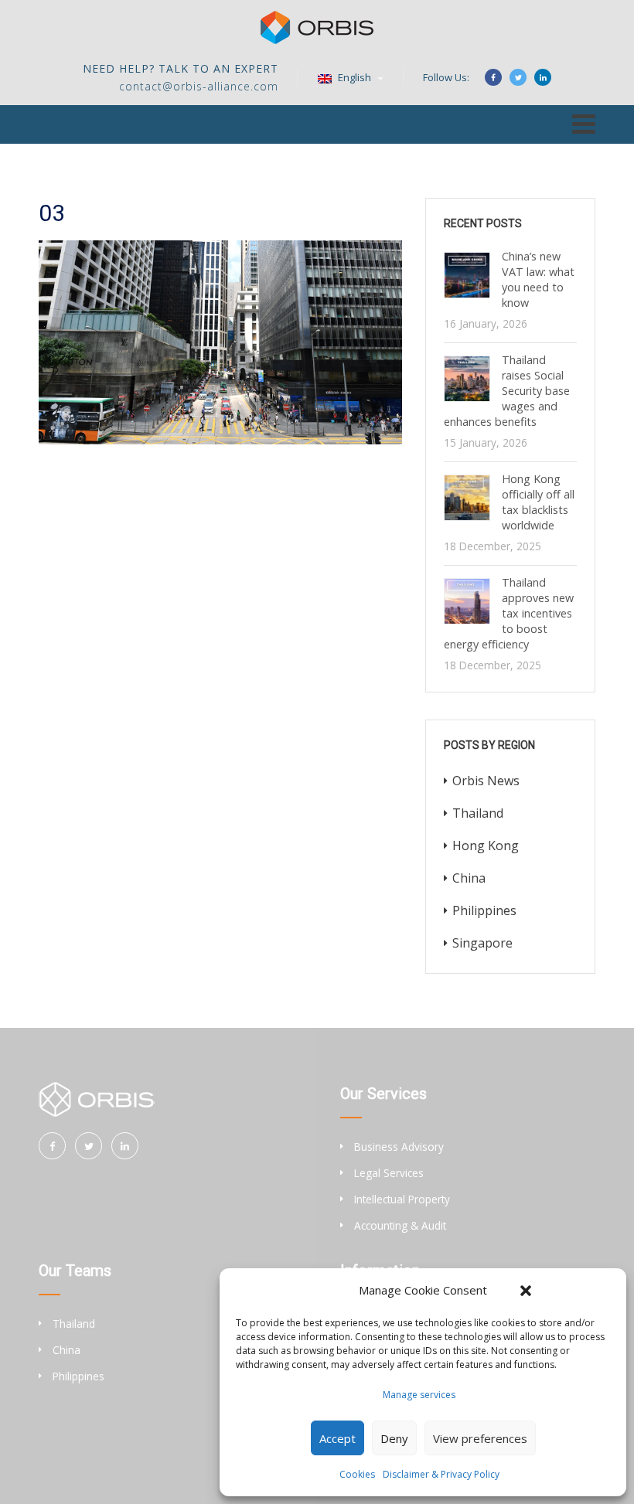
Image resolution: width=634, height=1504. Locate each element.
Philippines (484, 910)
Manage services (419, 1394)
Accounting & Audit (400, 1225)
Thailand (477, 813)
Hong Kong (485, 845)
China (469, 877)
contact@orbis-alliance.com (198, 86)
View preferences (480, 1438)
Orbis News (486, 780)
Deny (394, 1438)
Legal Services (389, 1172)
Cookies (357, 1474)
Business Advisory (399, 1146)
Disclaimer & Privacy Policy (441, 1474)
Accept (337, 1438)
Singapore (482, 942)
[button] (525, 1290)
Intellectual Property (402, 1199)
